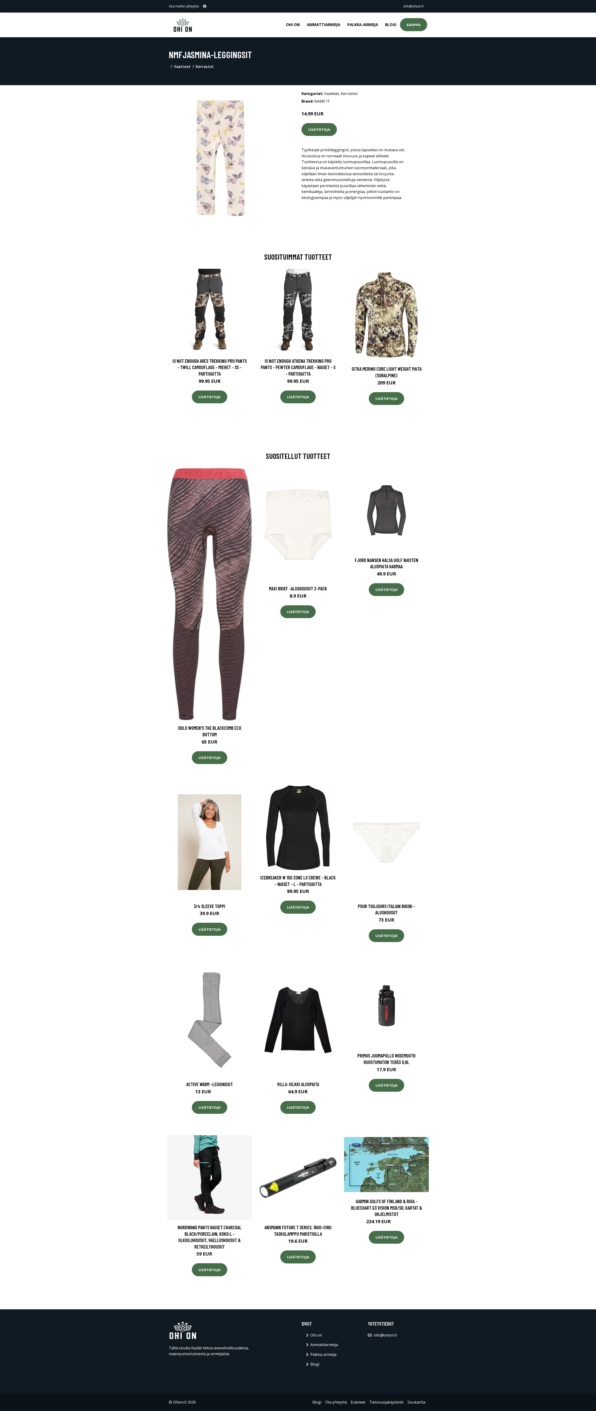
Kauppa (413, 24)
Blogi (390, 24)
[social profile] (204, 6)
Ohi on (293, 24)
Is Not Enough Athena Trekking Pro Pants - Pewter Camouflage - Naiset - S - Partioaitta (298, 367)
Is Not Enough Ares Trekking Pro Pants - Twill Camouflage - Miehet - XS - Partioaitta (210, 367)
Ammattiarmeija (323, 24)
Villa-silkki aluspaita (298, 1084)
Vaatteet (182, 66)
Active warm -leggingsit (209, 1084)
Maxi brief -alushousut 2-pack (298, 588)
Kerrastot (205, 66)
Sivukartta (416, 1402)
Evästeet (358, 1402)
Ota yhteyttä (336, 1402)
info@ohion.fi (413, 6)
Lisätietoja (319, 129)
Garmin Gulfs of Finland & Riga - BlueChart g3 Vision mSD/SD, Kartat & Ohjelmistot (386, 1207)
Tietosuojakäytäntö (386, 1402)
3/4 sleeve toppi (209, 906)
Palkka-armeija (362, 24)
